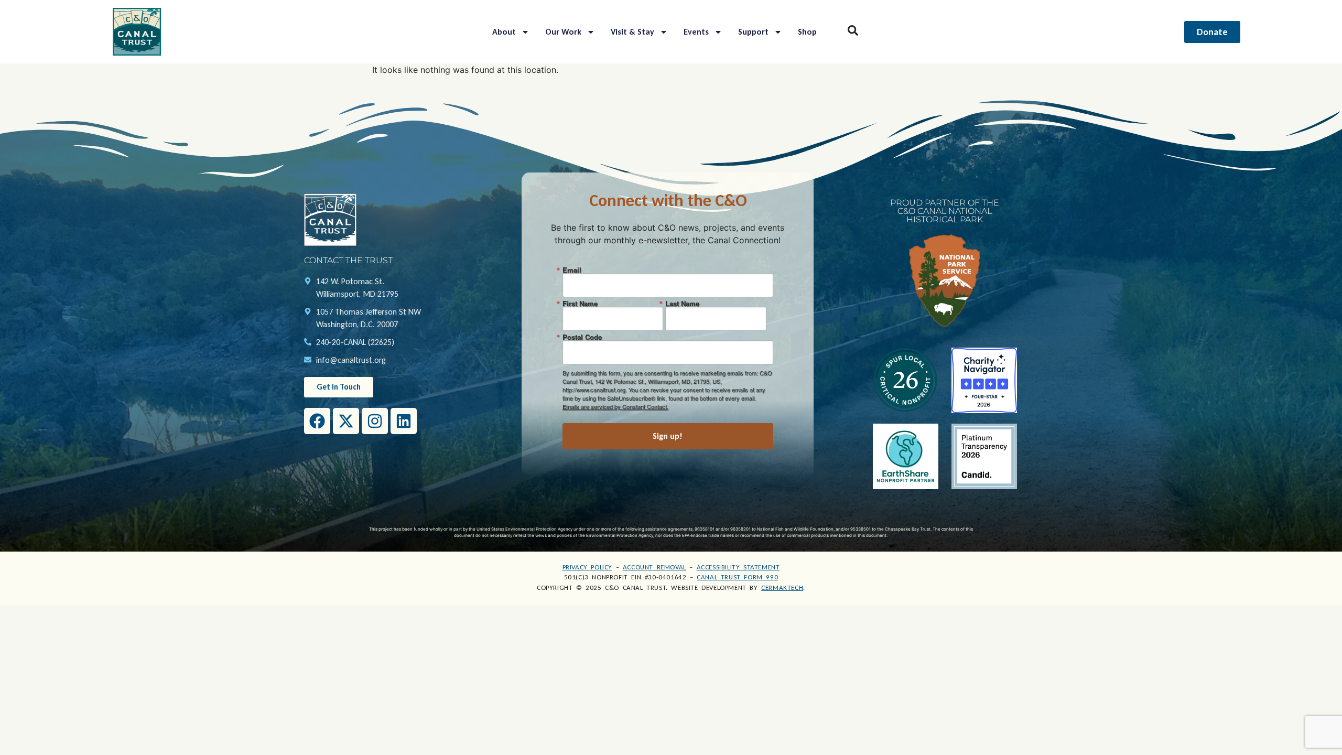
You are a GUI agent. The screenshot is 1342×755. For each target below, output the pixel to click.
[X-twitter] (346, 421)
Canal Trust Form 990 (737, 577)
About (504, 32)
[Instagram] (375, 421)
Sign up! (668, 436)
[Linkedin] (404, 421)
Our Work (563, 32)
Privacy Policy (587, 567)
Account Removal (654, 567)
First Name (580, 303)
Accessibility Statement (738, 567)
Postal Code (582, 336)
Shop (807, 32)
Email (571, 269)
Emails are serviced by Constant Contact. (615, 406)
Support (753, 32)
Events (696, 32)
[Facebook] (317, 421)
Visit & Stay (632, 32)
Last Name (682, 303)
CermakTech (782, 587)
